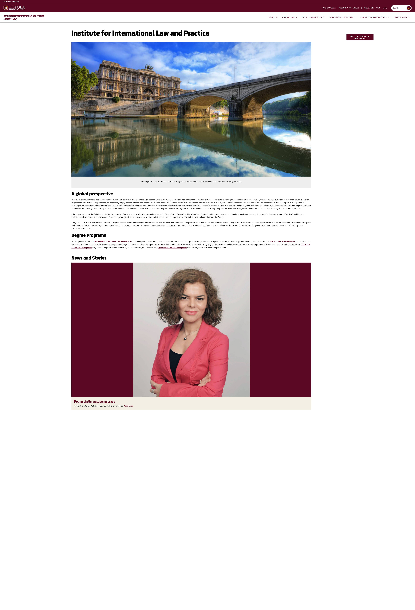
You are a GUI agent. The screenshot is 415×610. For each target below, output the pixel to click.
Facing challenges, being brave (94, 401)
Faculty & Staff (345, 8)
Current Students (329, 8)
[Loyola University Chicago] (14, 8)
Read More (128, 406)
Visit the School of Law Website (360, 37)
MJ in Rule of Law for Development (172, 247)
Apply (385, 8)
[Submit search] (409, 8)
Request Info (369, 8)
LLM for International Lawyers (282, 241)
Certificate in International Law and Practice (112, 241)
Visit (378, 8)
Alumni (356, 8)
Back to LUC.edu (12, 1)
